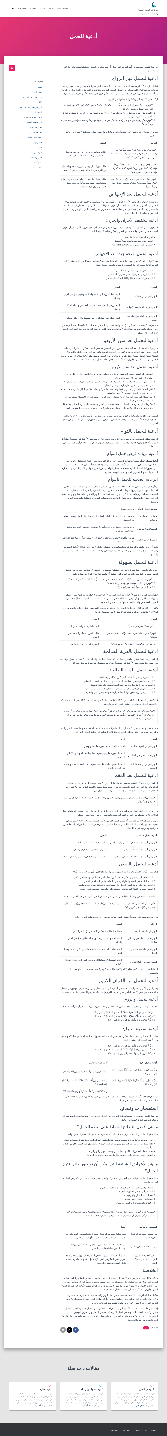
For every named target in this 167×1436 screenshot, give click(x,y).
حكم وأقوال (37, 142)
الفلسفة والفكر (36, 132)
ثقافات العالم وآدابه (35, 137)
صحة (40, 147)
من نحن (51, 8)
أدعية (146, 1328)
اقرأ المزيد (139, 1406)
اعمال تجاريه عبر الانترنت (32, 97)
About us (126, 1430)
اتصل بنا (42, 8)
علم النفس (38, 152)
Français (22, 8)
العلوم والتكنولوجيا (35, 127)
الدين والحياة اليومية (34, 122)
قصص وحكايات (36, 157)
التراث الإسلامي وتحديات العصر (30, 107)
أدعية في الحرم (146, 1389)
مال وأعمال (38, 162)
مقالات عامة (37, 168)
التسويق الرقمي (36, 112)
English (32, 8)
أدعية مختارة (46, 1389)
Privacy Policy (141, 1430)
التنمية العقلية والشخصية (33, 117)
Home (153, 1430)
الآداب (40, 102)
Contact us (113, 1430)
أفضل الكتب (37, 92)
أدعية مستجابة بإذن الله (92, 1389)
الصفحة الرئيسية (62, 8)
